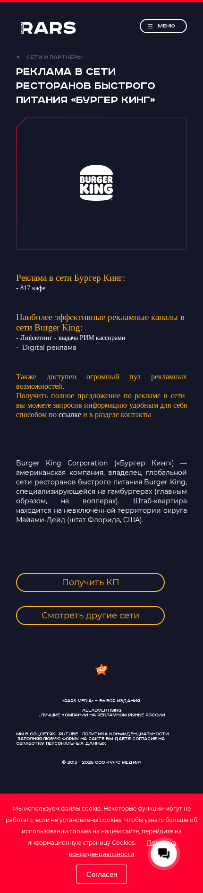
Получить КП (90, 582)
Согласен (101, 874)
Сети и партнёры (53, 57)
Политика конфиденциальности (125, 734)
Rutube (68, 734)
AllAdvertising (101, 710)
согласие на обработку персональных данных (90, 741)
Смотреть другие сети (90, 615)
